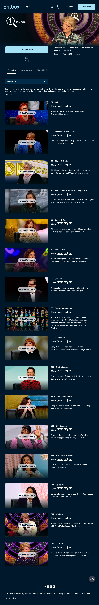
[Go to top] (92, 579)
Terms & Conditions (82, 593)
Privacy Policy (10, 598)
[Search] (52, 6)
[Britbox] (11, 7)
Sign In (70, 7)
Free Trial (86, 7)
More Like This (43, 70)
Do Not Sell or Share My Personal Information (23, 593)
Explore (28, 7)
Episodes (12, 70)
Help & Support (65, 593)
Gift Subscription (51, 593)
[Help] (56, 6)
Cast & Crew (26, 70)
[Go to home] (49, 586)
